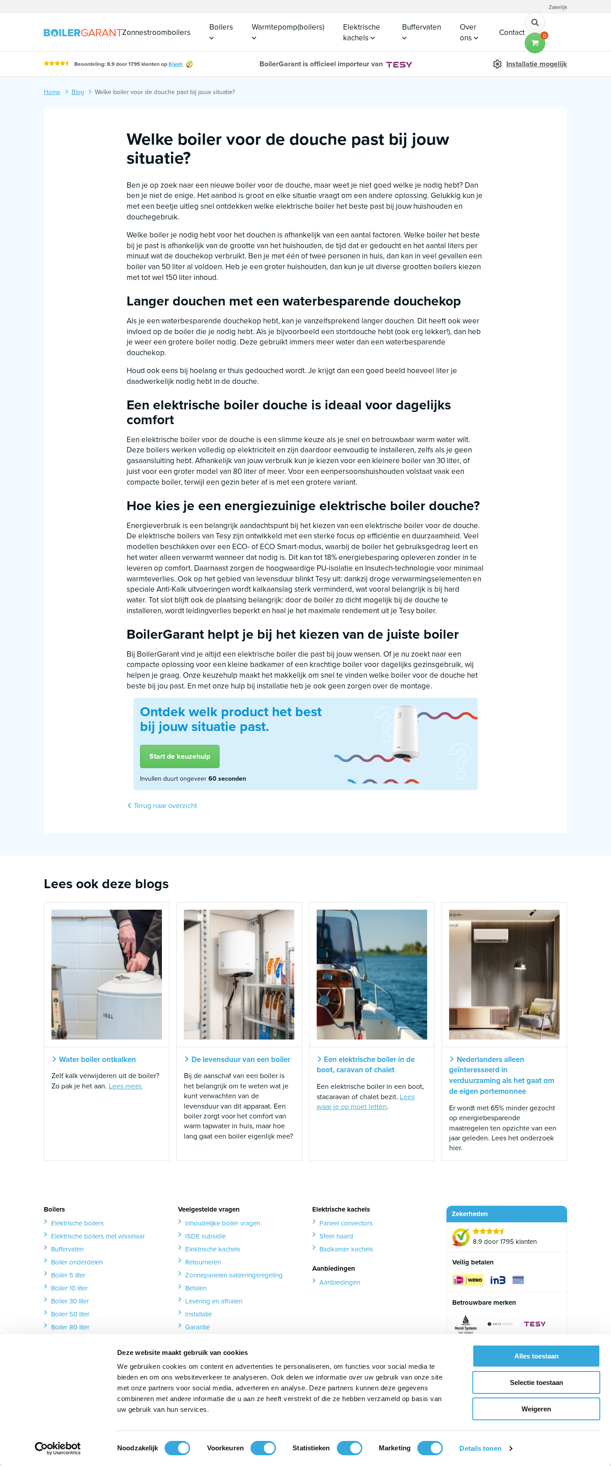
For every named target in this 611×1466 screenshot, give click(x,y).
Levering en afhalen (213, 1301)
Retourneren (203, 1262)
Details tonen (480, 1448)
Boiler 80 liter (70, 1327)
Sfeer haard (336, 1236)
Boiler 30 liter (70, 1301)
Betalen (196, 1288)
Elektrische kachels (361, 32)
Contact (512, 32)
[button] (535, 43)
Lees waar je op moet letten (366, 1102)
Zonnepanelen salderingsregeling (234, 1275)
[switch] (263, 1448)
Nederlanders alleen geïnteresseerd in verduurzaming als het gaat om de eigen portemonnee (501, 1075)
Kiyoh (175, 64)
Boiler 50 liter (70, 1314)
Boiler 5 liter (68, 1275)
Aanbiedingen (339, 1282)
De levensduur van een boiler (240, 1059)
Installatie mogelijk (536, 64)
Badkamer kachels (346, 1249)
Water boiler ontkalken (96, 1059)
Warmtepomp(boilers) (288, 27)
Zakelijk (558, 7)
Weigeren (536, 1409)
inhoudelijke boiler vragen (222, 1223)
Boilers (221, 27)
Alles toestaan (536, 1356)
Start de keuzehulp (179, 756)
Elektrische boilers (77, 1223)
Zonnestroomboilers (156, 32)
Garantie (197, 1327)
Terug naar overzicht (164, 805)
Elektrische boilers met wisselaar (98, 1236)
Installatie (198, 1314)
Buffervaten (421, 27)
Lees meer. (126, 1086)
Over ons (468, 32)
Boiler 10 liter (69, 1288)
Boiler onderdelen (77, 1262)
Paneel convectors (346, 1223)
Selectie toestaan (536, 1382)
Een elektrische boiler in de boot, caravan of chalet (366, 1065)
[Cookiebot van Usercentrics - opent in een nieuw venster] (58, 1448)
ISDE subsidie (205, 1236)
